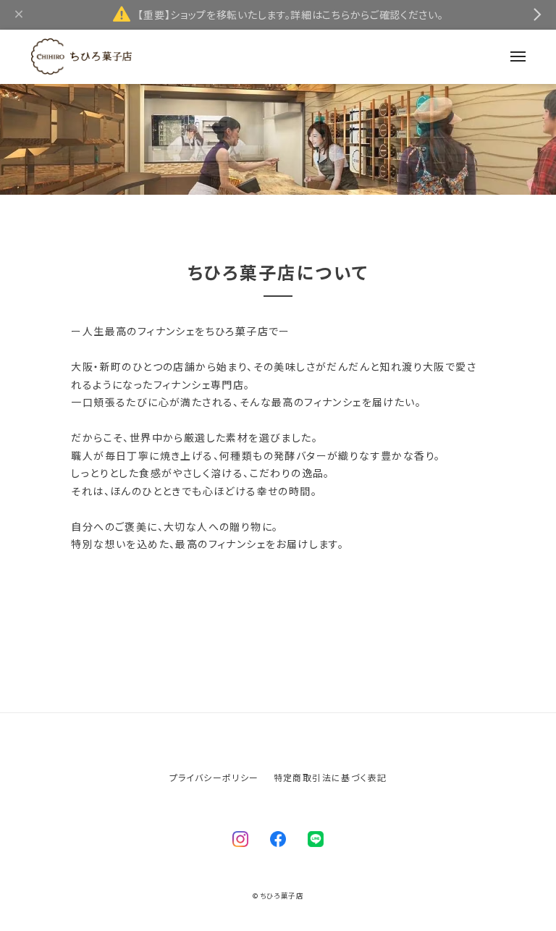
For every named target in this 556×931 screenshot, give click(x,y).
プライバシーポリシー (214, 777)
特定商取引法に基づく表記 (330, 777)
